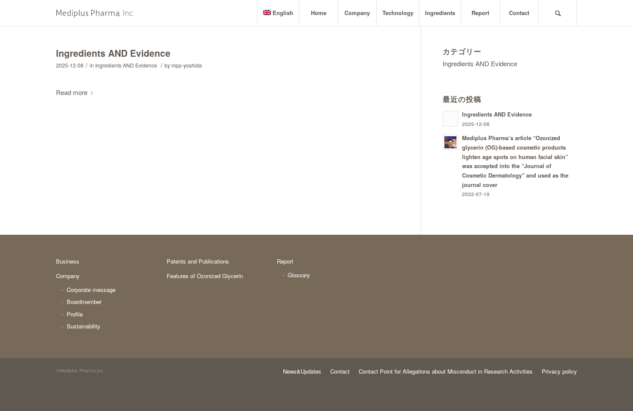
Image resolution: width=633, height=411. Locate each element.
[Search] (557, 13)
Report (285, 261)
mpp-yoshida (186, 65)
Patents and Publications (198, 261)
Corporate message (91, 289)
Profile (75, 314)
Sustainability (83, 326)
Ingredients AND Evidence (113, 52)
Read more (71, 92)
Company (68, 276)
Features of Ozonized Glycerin (205, 276)
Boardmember (84, 302)
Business (67, 261)
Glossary (299, 275)
